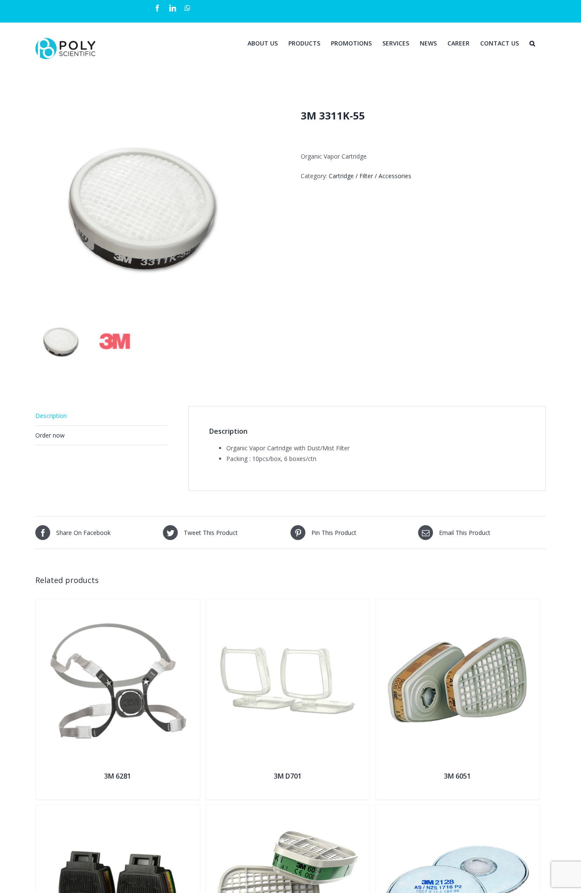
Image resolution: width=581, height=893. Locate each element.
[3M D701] (288, 604)
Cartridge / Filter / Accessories (370, 176)
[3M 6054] (288, 810)
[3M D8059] (118, 810)
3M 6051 (457, 776)
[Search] (532, 43)
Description (51, 416)
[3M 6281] (118, 604)
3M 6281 (117, 776)
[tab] (101, 416)
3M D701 (288, 776)
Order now (50, 435)
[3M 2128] (458, 810)
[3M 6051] (458, 604)
